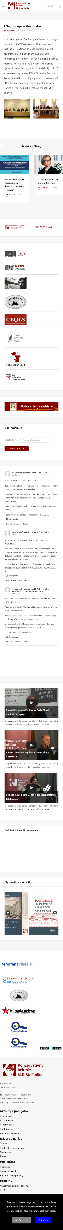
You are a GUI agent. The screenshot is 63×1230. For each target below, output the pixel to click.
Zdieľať (25, 524)
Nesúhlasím (21, 1220)
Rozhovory (5, 1152)
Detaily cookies (14, 1210)
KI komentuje (7, 1124)
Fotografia (13, 519)
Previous (8, 913)
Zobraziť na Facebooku (12, 524)
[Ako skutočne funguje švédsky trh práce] (48, 164)
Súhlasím (43, 1220)
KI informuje (6, 1116)
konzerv (34, 515)
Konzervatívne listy (9, 1171)
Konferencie (9, 31)
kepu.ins (16, 632)
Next (55, 913)
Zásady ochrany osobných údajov (40, 1210)
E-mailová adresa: (12, 440)
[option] (14, 178)
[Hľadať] (59, 5)
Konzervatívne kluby (10, 1133)
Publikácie (5, 1166)
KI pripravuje (6, 1120)
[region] (31, 913)
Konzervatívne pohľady (11, 1175)
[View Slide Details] (43, 913)
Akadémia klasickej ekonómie (14, 1185)
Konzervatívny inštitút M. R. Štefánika (30, 472)
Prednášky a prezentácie (12, 1147)
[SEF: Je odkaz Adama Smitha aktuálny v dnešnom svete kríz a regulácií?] (14, 164)
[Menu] (3, 5)
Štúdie (3, 1156)
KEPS (2, 1190)
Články (3, 1143)
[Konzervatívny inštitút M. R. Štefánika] (19, 8)
